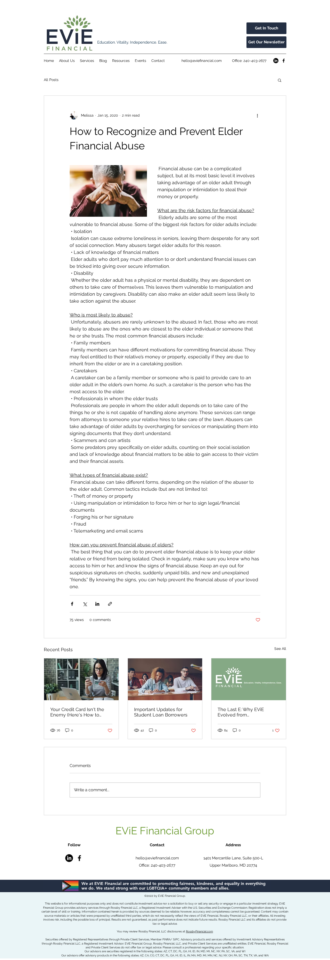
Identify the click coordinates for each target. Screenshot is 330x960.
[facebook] (283, 60)
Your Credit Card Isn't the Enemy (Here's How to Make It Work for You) (77, 712)
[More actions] (257, 115)
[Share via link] (110, 603)
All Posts (51, 80)
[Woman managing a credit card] (81, 679)
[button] (279, 80)
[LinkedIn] (275, 60)
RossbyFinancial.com (199, 931)
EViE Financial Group (165, 831)
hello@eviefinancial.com (202, 61)
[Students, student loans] (165, 679)
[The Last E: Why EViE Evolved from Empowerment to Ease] (248, 679)
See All (280, 649)
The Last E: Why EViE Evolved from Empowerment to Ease (243, 712)
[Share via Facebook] (72, 603)
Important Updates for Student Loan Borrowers (160, 712)
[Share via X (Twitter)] (84, 603)
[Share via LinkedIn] (97, 603)
